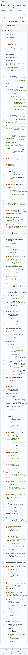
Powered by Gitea (10, 649)
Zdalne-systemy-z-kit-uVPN (16, 5)
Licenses (19, 653)
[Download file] (23, 28)
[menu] (6, 653)
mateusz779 (7, 21)
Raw (3, 27)
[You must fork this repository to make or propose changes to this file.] (8, 30)
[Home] (3, 2)
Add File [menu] (21, 17)
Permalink (8, 27)
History (18, 27)
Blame (14, 27)
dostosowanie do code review (15, 21)
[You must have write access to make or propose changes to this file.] (11, 30)
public (4, 5)
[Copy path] (25, 14)
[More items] (26, 10)
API (24, 653)
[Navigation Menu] (25, 2)
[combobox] (9, 18)
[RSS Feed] (2, 8)
